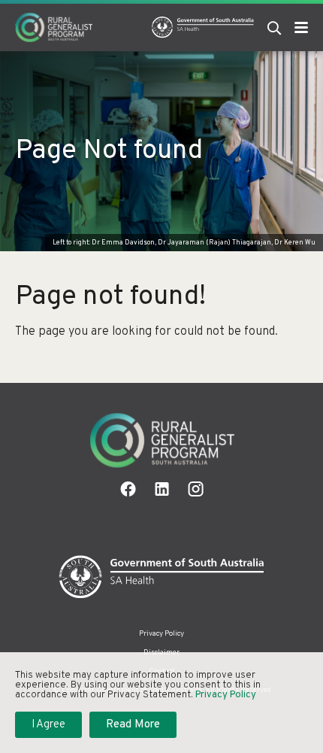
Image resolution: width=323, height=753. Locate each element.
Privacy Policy (161, 634)
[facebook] (128, 488)
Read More (133, 725)
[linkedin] (161, 488)
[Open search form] (274, 27)
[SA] (161, 577)
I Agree (48, 725)
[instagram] (195, 488)
